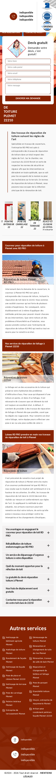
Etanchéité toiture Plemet (41, 693)
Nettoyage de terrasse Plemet (16, 686)
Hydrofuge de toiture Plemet (15, 651)
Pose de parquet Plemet (40, 685)
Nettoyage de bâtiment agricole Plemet (14, 641)
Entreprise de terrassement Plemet (15, 712)
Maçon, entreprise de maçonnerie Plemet (42, 702)
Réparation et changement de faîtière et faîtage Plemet (41, 672)
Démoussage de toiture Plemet (40, 639)
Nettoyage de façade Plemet (15, 669)
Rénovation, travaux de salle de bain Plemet (43, 660)
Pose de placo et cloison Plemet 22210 (15, 677)
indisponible (26, 12)
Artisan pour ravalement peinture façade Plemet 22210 (42, 712)
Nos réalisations (11, 32)
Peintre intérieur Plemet (13, 703)
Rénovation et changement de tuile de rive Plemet (42, 649)
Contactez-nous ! (35, 32)
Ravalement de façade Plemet (16, 660)
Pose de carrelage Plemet (14, 695)
